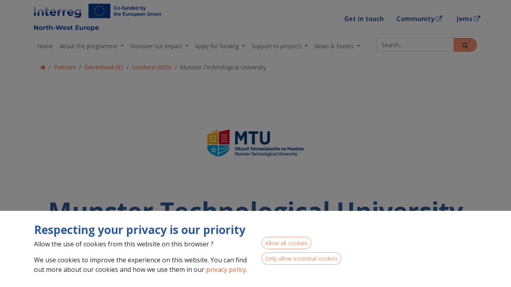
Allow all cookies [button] (286, 243)
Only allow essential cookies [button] (301, 258)
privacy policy (226, 269)
